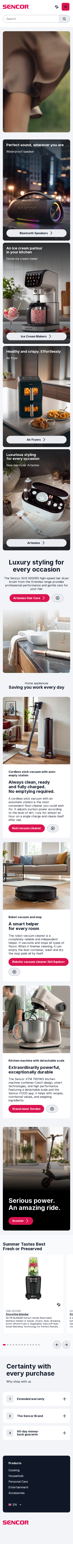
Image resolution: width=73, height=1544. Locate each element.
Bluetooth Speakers (34, 233)
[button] (4, 1344)
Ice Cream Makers (34, 336)
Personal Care (18, 1481)
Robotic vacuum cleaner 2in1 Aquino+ (38, 962)
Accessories (17, 1493)
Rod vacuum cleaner (26, 828)
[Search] (64, 19)
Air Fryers (34, 439)
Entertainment (18, 1487)
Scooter (18, 1221)
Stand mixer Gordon (26, 1109)
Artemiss (33, 543)
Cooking (14, 1470)
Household (16, 1476)
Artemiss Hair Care (26, 598)
